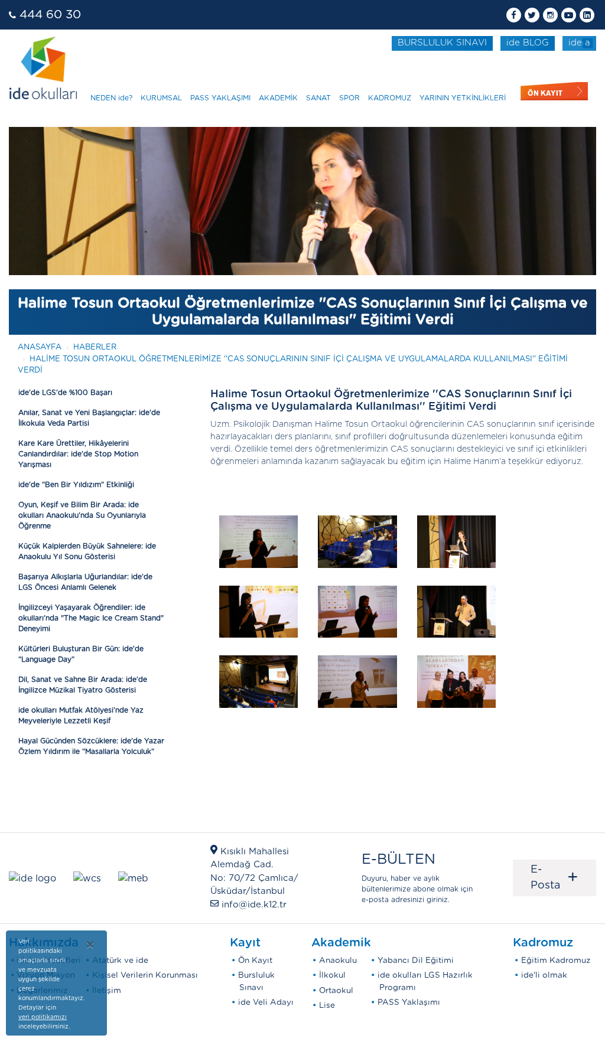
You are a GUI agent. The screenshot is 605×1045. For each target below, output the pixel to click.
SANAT (318, 98)
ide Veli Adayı (266, 1002)
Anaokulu (338, 960)
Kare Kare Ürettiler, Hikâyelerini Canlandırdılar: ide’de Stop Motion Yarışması (78, 454)
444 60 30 (50, 15)
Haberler (94, 347)
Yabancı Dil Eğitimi (416, 960)
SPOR (349, 98)
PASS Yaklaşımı (409, 1002)
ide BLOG (527, 42)
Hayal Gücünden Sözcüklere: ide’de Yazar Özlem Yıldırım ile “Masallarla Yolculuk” (91, 746)
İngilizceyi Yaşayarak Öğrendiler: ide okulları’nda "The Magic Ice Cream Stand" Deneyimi (91, 618)
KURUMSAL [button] (161, 98)
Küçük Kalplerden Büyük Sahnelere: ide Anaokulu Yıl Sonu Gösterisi (87, 551)
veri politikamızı (42, 1017)
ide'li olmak (544, 975)
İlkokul (332, 975)
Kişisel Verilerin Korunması (145, 975)
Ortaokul (336, 991)
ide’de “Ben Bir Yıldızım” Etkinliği (76, 484)
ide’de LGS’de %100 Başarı (65, 392)
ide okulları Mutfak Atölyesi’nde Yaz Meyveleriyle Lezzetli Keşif (81, 715)
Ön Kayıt (255, 960)
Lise (327, 1005)
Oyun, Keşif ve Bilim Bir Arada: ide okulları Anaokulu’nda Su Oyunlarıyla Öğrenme (82, 515)
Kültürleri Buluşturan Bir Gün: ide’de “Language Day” (81, 654)
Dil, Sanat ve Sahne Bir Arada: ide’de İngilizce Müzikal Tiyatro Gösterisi (82, 685)
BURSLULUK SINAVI (442, 42)
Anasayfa (39, 347)
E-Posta (554, 877)
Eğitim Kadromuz (556, 960)
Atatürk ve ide (120, 960)
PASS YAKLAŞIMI (220, 98)
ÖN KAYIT (545, 93)
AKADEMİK (278, 98)
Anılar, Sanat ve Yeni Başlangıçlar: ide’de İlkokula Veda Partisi (89, 418)
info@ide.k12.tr (254, 904)
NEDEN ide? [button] (111, 98)
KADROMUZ (389, 98)
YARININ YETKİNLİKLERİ (462, 98)
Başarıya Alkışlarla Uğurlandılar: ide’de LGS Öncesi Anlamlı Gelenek (85, 582)
